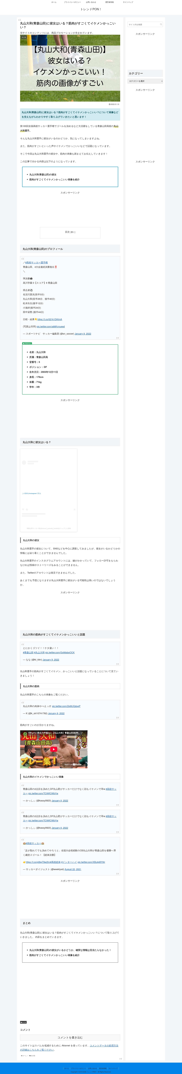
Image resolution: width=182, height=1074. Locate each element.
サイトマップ (113, 1068)
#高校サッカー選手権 (36, 262)
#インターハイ (69, 862)
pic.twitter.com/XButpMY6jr (91, 862)
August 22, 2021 (73, 869)
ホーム (66, 1068)
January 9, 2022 (51, 659)
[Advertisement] (70, 209)
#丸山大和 (39, 652)
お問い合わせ (92, 1068)
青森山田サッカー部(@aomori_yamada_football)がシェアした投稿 (49, 528)
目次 (67, 231)
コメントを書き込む (70, 1037)
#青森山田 (28, 652)
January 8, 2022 (83, 333)
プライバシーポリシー (78, 1068)
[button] (161, 24)
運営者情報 (102, 1068)
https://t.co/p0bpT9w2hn (38, 862)
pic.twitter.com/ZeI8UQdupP (66, 706)
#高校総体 (55, 862)
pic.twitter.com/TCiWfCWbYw (43, 793)
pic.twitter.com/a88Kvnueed (51, 326)
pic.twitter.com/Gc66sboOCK (60, 652)
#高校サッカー (33, 843)
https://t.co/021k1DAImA (49, 319)
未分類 (24, 1022)
